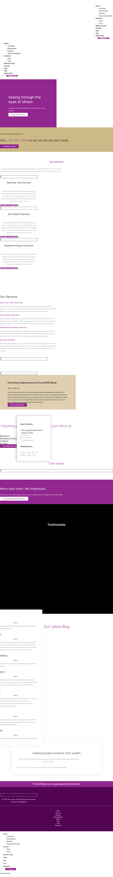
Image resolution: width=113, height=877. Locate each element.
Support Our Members (105, 16)
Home (58, 811)
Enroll (100, 21)
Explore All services (9, 205)
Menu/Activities (101, 25)
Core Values (102, 8)
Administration (103, 11)
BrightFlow (23, 802)
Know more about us (9, 446)
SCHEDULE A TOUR (9, 146)
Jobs (97, 33)
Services (99, 18)
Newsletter (100, 35)
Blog (97, 30)
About (98, 6)
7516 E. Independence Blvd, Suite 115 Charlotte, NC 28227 (32, 431)
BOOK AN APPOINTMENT (18, 114)
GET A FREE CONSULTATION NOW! (14, 498)
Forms (101, 23)
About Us (58, 813)
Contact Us (103, 38)
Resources (102, 13)
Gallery (98, 28)
